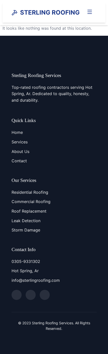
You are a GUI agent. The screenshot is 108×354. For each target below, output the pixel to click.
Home (17, 132)
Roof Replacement (29, 211)
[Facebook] (17, 295)
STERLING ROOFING (50, 12)
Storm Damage (26, 229)
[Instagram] (31, 295)
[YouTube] (45, 295)
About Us (20, 151)
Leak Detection (26, 220)
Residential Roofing (30, 192)
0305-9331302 (26, 261)
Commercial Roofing (31, 201)
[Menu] (90, 12)
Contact (19, 160)
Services (20, 141)
